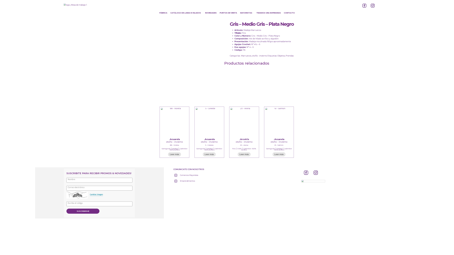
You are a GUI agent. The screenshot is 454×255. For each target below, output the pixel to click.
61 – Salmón (279, 145)
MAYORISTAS (246, 13)
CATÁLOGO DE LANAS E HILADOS (185, 13)
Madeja (175, 149)
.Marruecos (246, 56)
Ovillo (239, 149)
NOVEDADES (211, 13)
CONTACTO (289, 13)
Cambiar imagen (96, 194)
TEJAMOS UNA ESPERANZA (268, 13)
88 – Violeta (174, 145)
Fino (234, 149)
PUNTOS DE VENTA (228, 13)
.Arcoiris (244, 139)
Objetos (281, 56)
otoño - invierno (259, 56)
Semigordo (166, 149)
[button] (186, 13)
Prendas (290, 56)
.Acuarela (174, 139)
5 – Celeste (209, 145)
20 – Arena (244, 145)
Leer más (174, 154)
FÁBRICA (163, 13)
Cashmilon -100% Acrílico (178, 149)
